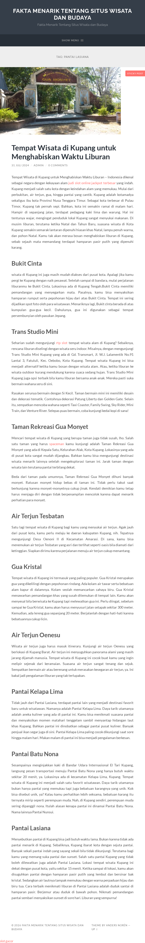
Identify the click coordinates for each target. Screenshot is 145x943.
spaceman (56, 444)
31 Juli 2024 (20, 165)
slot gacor (6, 941)
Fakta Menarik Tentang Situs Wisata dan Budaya (72, 14)
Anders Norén (116, 925)
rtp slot (61, 343)
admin (39, 165)
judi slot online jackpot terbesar (92, 183)
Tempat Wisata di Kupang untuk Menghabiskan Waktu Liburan (64, 152)
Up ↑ (95, 929)
